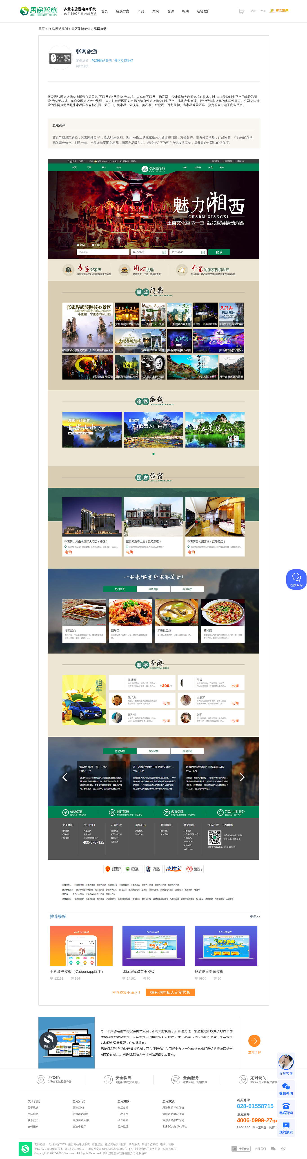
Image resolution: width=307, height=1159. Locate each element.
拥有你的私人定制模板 (170, 992)
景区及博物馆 (80, 29)
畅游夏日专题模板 (209, 971)
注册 (263, 11)
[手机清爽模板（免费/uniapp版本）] (81, 946)
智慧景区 (97, 1144)
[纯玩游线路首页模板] (153, 946)
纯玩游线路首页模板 (138, 971)
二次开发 (123, 1114)
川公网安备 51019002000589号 (107, 1148)
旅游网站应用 (81, 1120)
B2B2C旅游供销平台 (174, 1126)
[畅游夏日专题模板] (226, 946)
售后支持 (123, 1107)
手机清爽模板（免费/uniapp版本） (77, 971)
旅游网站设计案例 (116, 1144)
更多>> (255, 916)
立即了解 (254, 1052)
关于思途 (33, 1107)
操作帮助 (123, 1120)
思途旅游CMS (57, 1144)
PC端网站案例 (58, 29)
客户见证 (123, 1126)
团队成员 (33, 1114)
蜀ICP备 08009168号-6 (48, 1148)
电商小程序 (167, 1144)
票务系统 (134, 1144)
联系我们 (33, 1120)
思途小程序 (79, 1126)
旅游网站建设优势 (173, 1114)
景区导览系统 (150, 1144)
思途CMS (78, 1107)
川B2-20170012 (75, 1148)
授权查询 (241, 1149)
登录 (253, 11)
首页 (41, 29)
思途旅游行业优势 (173, 1107)
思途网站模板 (81, 1114)
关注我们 (260, 1148)
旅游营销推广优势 (173, 1120)
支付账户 (33, 1126)
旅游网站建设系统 (79, 1144)
